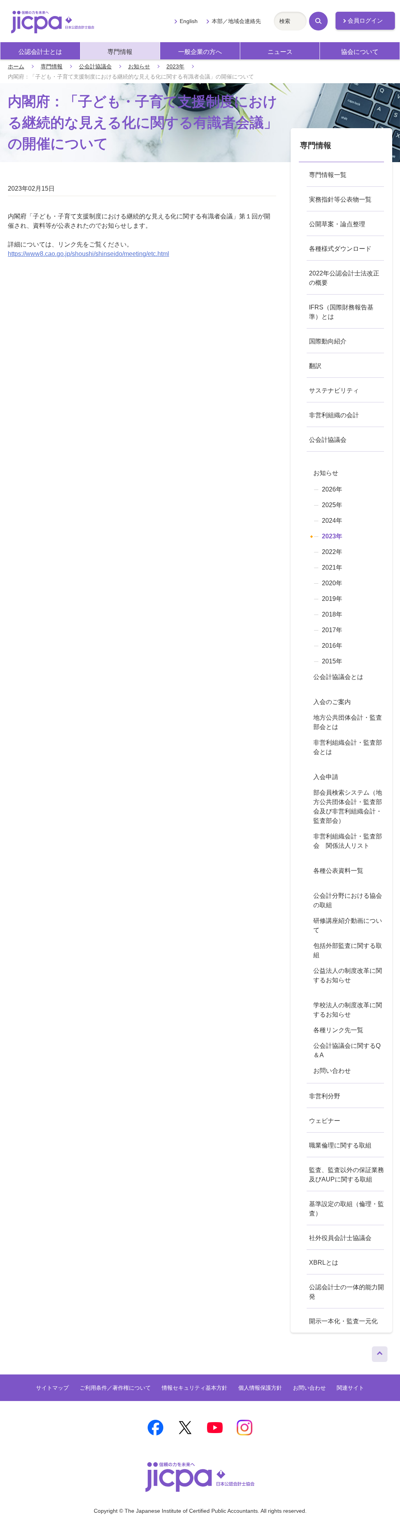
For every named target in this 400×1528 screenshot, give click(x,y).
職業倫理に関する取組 (340, 1145)
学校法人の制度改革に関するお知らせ (347, 1010)
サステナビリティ (334, 390)
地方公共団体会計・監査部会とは (347, 722)
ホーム (16, 66)
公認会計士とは (40, 51)
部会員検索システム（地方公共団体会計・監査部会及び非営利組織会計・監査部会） (347, 806)
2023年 (175, 66)
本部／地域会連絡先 (236, 21)
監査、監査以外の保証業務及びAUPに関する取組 (346, 1175)
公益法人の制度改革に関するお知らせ (347, 975)
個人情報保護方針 (260, 1388)
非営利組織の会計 (334, 415)
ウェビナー (324, 1120)
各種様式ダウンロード (340, 248)
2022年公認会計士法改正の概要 (344, 278)
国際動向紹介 (327, 341)
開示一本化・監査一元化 (343, 1321)
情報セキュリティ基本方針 (194, 1388)
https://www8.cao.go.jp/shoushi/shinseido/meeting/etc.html (88, 253)
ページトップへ (380, 1352)
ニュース (280, 51)
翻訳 (315, 366)
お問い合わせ (332, 1070)
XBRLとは (323, 1262)
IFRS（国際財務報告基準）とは (341, 312)
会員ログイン (365, 21)
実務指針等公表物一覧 (340, 199)
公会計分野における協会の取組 (347, 900)
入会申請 (325, 777)
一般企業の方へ (200, 51)
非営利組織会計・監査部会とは (347, 747)
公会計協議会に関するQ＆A (346, 1050)
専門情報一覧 (327, 175)
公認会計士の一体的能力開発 (346, 1292)
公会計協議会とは (338, 677)
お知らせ (139, 66)
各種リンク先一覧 (338, 1030)
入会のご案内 (332, 702)
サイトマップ (52, 1388)
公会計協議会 (95, 66)
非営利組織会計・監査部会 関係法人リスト (347, 841)
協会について (360, 51)
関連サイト (350, 1388)
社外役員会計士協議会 (340, 1238)
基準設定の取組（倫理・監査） (346, 1209)
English (189, 21)
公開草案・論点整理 (337, 224)
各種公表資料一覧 (338, 870)
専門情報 (119, 51)
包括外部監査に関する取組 (347, 950)
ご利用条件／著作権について (115, 1388)
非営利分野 (324, 1096)
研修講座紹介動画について (347, 925)
